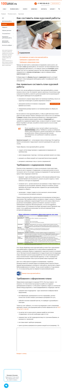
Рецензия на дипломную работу (7, 37)
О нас (4, 9)
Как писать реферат (7, 45)
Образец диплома (6, 30)
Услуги (25, 9)
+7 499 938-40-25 (43, 3)
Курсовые (4, 24)
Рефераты (4, 27)
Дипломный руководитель (5, 41)
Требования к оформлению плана (29, 62)
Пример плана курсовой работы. (31, 273)
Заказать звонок (55, 3)
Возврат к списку (21, 353)
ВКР (3, 18)
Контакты (44, 9)
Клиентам (34, 9)
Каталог (52, 9)
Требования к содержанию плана (29, 59)
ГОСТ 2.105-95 (24, 309)
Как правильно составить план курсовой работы (34, 57)
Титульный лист (6, 33)
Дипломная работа (7, 21)
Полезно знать (14, 9)
